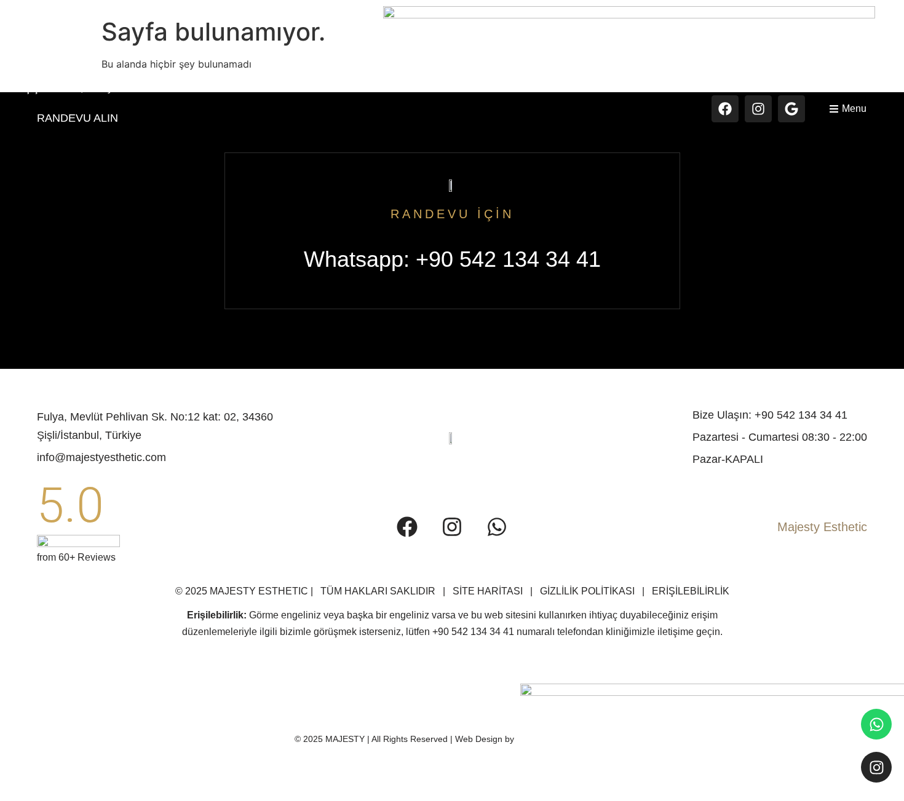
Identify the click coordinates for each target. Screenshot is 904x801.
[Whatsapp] (876, 724)
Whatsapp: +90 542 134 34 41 (452, 259)
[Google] (791, 108)
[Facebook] (725, 108)
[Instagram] (758, 108)
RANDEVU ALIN (77, 118)
